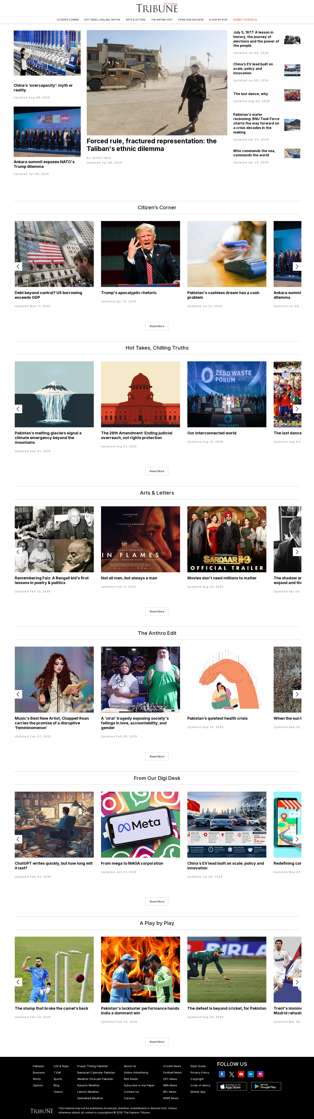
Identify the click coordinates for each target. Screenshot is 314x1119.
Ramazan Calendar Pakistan (96, 1072)
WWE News (171, 1098)
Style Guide (198, 1066)
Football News (172, 1072)
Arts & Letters (136, 19)
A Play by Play (218, 19)
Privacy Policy (200, 1072)
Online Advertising (136, 1072)
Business (39, 1072)
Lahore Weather (88, 1091)
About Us (130, 1066)
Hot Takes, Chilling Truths (102, 19)
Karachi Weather (88, 1085)
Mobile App (198, 1091)
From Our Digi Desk (191, 19)
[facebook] (223, 1074)
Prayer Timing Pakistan (92, 1066)
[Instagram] (261, 1074)
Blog (56, 1085)
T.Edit (57, 1072)
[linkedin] (251, 1074)
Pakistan (38, 1066)
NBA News (170, 1085)
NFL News (169, 1091)
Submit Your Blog (245, 19)
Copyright (197, 1079)
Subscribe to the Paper (139, 1085)
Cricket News (172, 1066)
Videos (58, 1091)
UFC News (170, 1079)
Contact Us (131, 1091)
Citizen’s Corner (68, 19)
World (37, 1079)
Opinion (38, 1085)
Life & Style (61, 1066)
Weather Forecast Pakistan (95, 1079)
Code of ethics (200, 1085)
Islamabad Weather (90, 1098)
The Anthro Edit (162, 19)
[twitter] (232, 1074)
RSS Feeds (131, 1079)
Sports (58, 1079)
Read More (157, 326)
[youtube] (242, 1074)
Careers (129, 1098)
